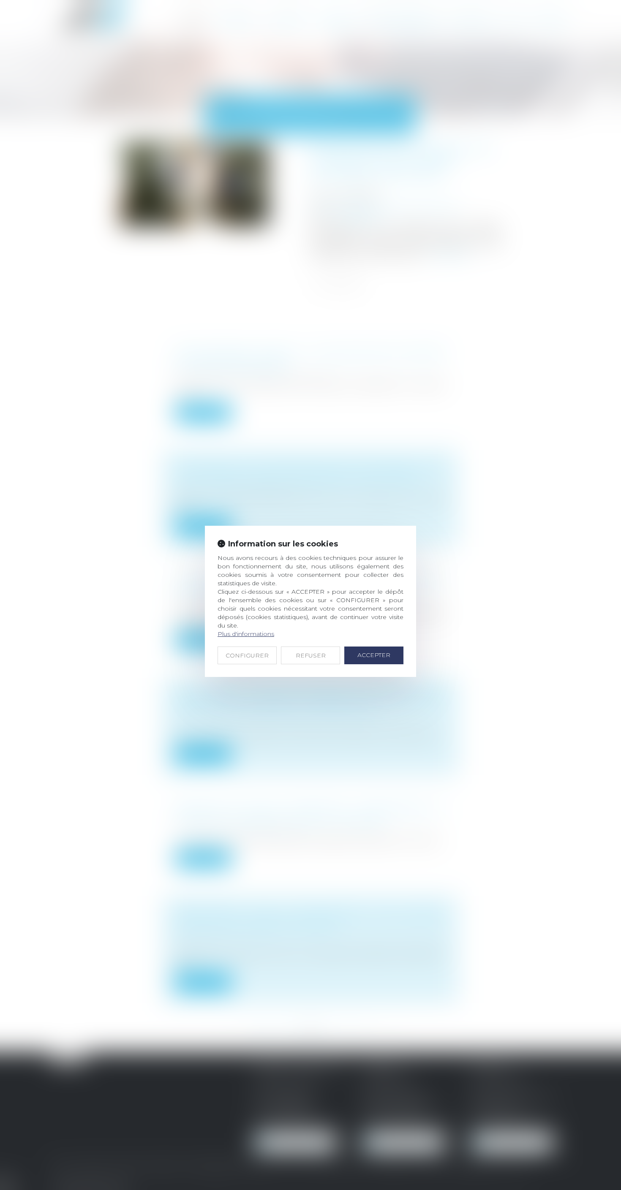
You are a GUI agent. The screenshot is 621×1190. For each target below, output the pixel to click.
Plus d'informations (246, 634)
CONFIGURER (247, 655)
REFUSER (311, 655)
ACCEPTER (373, 655)
